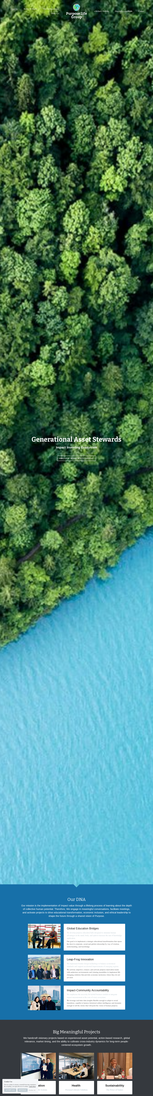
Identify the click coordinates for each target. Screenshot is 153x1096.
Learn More (32, 1086)
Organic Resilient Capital (76, 458)
